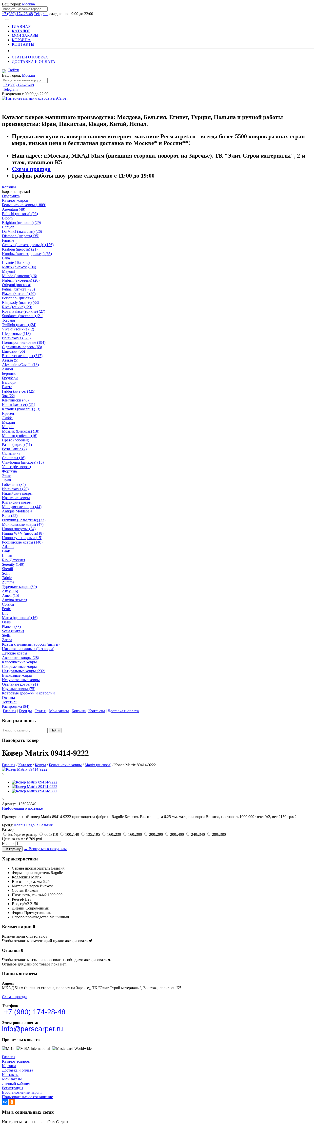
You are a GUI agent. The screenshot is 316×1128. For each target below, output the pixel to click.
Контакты (10, 1075)
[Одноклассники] (12, 1102)
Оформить (11, 196)
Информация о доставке (22, 808)
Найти (55, 730)
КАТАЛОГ (21, 31)
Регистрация (12, 1088)
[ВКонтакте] (5, 1102)
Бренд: (7, 825)
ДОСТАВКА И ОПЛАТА (33, 61)
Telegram (41, 14)
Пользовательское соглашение (27, 1097)
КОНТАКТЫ (23, 44)
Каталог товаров (16, 1061)
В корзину (12, 849)
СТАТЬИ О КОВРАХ (30, 57)
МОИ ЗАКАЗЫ (25, 35)
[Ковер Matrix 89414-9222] (24, 769)
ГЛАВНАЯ (21, 26)
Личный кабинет (16, 1083)
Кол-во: (8, 843)
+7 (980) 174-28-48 (17, 14)
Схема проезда (31, 169)
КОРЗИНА (21, 40)
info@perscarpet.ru (32, 1029)
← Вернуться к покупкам (45, 849)
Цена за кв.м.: (13, 839)
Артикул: (10, 804)
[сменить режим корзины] (17, 187)
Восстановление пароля (22, 1092)
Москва (28, 4)
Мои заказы (12, 1079)
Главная (8, 1057)
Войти (13, 70)
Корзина (9, 187)
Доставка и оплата (17, 1070)
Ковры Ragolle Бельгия (33, 825)
